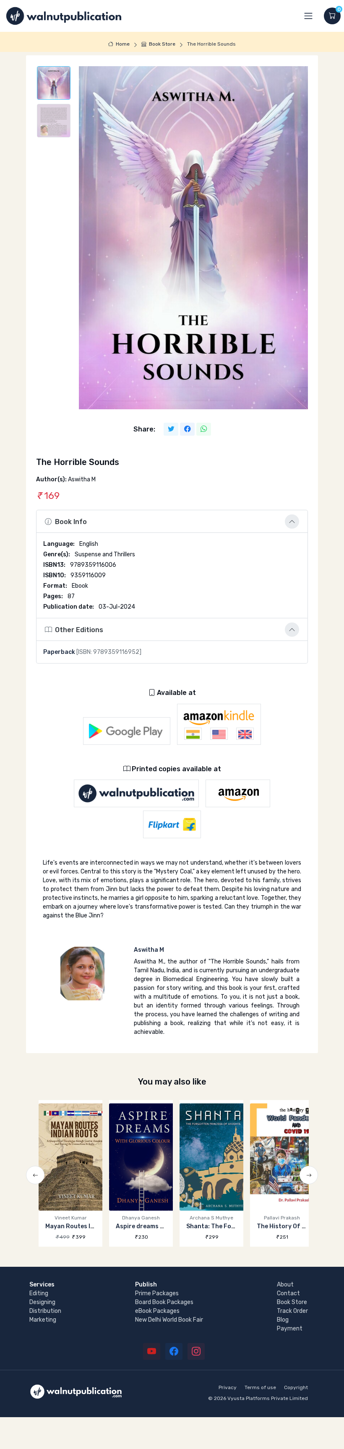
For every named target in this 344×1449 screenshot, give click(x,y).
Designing (42, 1302)
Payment (289, 1328)
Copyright (296, 1387)
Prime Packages (157, 1293)
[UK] (245, 734)
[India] (193, 734)
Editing (38, 1293)
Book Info (71, 522)
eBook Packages (157, 1311)
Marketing (42, 1319)
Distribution (45, 1311)
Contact (288, 1293)
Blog (283, 1319)
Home (123, 44)
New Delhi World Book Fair (169, 1319)
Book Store (162, 44)
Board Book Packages (164, 1302)
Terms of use (260, 1387)
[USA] (219, 734)
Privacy (228, 1387)
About (285, 1284)
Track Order (292, 1311)
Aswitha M (149, 949)
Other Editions (79, 630)
